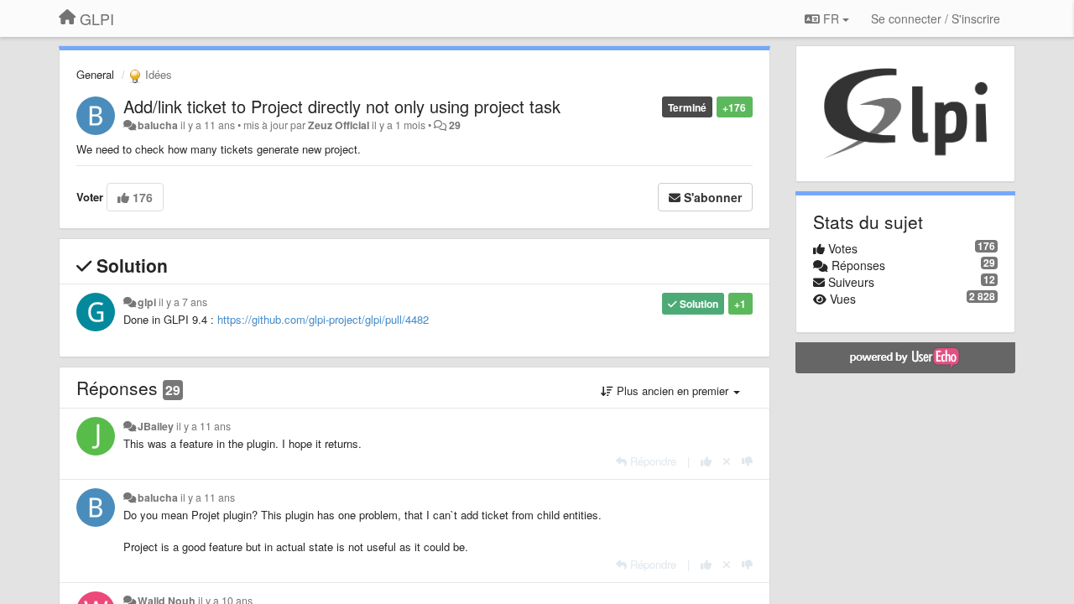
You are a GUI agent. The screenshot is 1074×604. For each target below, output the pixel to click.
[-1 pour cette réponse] (747, 461)
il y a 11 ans (203, 426)
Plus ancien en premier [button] (672, 390)
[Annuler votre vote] (726, 461)
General (95, 74)
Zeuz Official (338, 125)
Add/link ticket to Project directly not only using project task (341, 106)
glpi (147, 302)
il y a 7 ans (183, 302)
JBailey (156, 426)
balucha (158, 125)
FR (831, 18)
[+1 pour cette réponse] (706, 461)
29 (455, 125)
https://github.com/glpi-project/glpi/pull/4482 (323, 319)
